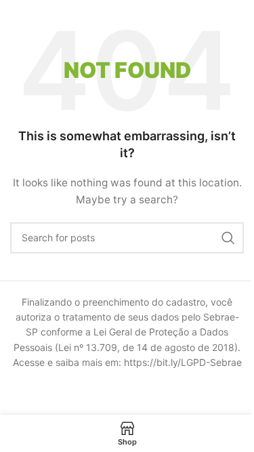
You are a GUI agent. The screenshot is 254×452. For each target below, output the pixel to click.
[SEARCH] (228, 237)
